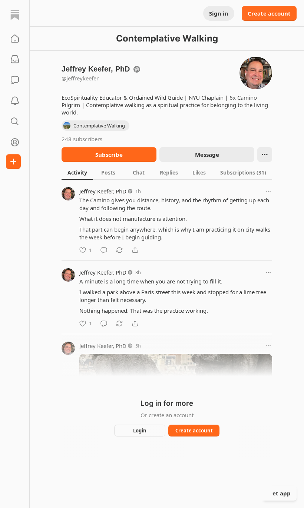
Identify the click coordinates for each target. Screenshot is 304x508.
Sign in (218, 13)
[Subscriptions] (15, 59)
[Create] (13, 161)
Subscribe (109, 154)
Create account (269, 13)
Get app (279, 493)
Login (139, 430)
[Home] (15, 15)
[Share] (135, 250)
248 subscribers (82, 139)
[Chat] (15, 80)
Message (207, 154)
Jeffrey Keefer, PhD (102, 191)
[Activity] (15, 101)
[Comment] (104, 250)
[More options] (268, 191)
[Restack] (119, 250)
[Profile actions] (264, 154)
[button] (15, 38)
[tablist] (167, 172)
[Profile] (15, 142)
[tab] (77, 172)
